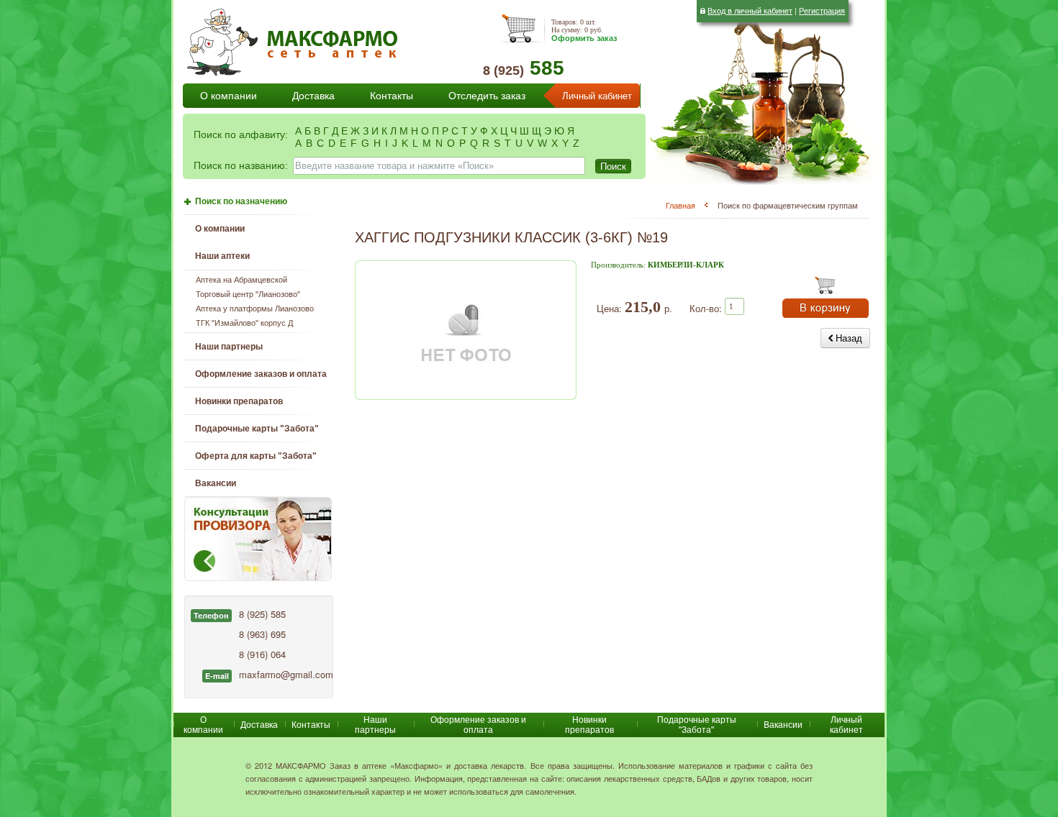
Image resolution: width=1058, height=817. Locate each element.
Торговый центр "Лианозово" (248, 294)
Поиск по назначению (241, 201)
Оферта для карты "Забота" (256, 456)
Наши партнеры (229, 347)
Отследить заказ (486, 95)
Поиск (613, 166)
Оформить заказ (584, 38)
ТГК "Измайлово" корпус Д (244, 323)
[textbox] (439, 166)
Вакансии (215, 483)
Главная (680, 205)
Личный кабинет (597, 96)
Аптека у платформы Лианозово (255, 308)
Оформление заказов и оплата (261, 374)
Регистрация (822, 10)
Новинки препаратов (589, 725)
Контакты (391, 95)
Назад (847, 337)
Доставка (313, 95)
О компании (228, 95)
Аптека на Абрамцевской (241, 279)
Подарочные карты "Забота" (257, 429)
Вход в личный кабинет (749, 10)
